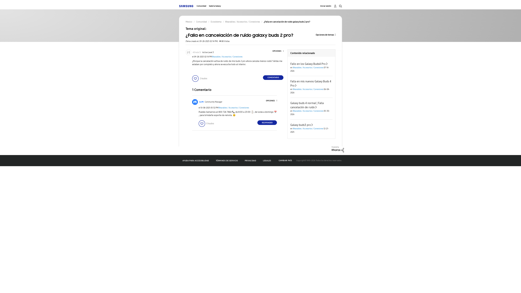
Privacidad (250, 161)
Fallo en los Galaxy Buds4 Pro (308, 64)
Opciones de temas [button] (325, 35)
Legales (267, 161)
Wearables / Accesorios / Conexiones (227, 57)
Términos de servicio (227, 161)
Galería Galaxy (215, 6)
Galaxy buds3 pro (300, 125)
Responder (267, 123)
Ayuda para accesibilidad (195, 161)
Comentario (273, 77)
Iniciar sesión (325, 6)
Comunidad (201, 6)
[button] (279, 51)
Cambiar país (285, 160)
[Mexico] (186, 6)
